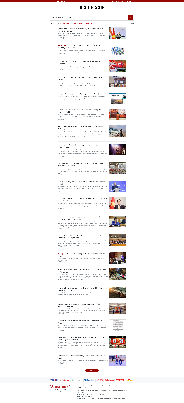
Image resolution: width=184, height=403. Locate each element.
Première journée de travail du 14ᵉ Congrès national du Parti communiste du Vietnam (78, 305)
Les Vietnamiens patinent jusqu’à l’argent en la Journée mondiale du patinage (81, 357)
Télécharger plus (92, 370)
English (112, 1)
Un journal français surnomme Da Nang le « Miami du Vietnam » (80, 94)
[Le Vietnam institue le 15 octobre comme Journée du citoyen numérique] (117, 66)
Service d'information (124, 385)
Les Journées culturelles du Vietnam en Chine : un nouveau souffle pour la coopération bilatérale (80, 338)
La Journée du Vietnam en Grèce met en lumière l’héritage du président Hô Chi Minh (79, 111)
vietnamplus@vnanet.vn (86, 396)
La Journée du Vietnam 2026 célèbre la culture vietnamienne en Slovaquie (79, 78)
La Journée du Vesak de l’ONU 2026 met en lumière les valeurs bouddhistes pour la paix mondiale (79, 236)
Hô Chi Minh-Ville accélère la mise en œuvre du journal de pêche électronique (80, 127)
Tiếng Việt (108, 1)
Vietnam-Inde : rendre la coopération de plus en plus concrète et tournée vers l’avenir (80, 29)
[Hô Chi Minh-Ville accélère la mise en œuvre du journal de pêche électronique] (117, 131)
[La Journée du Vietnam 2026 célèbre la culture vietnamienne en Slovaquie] (117, 81)
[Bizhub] (79, 380)
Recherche (92, 7)
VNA (116, 385)
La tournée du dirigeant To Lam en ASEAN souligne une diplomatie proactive (81, 183)
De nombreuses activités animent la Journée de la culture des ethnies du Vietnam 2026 (81, 270)
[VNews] (60, 380)
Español (121, 1)
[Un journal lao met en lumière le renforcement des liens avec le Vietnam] (117, 325)
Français (117, 1)
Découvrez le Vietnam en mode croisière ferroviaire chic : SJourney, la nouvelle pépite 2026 (82, 289)
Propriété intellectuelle (82, 385)
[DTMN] (109, 380)
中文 (125, 1)
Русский (129, 1)
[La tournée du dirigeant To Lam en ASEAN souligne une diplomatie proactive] (117, 186)
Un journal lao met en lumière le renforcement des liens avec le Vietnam (79, 322)
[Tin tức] (67, 380)
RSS (102, 385)
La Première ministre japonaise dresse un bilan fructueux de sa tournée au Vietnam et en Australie (79, 218)
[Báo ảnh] (119, 380)
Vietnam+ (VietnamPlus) (61, 1)
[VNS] (89, 380)
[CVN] (99, 380)
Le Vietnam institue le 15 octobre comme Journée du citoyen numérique (78, 62)
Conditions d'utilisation (94, 385)
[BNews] (73, 380)
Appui (106, 385)
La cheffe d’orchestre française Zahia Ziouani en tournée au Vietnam (81, 255)
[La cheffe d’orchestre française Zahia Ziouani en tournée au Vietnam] (117, 258)
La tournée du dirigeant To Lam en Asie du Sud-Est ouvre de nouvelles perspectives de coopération (82, 199)
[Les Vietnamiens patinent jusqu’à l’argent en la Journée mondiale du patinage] (117, 360)
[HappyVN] (129, 380)
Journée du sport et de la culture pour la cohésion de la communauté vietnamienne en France (81, 164)
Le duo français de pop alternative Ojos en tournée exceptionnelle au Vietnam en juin (81, 146)
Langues (111, 385)
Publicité (79, 387)
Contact (84, 387)
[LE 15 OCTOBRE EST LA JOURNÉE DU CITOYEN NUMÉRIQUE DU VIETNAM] (117, 50)
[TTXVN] (54, 380)
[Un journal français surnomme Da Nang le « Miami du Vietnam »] (117, 98)
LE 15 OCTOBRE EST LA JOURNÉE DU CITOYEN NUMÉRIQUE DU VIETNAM (79, 46)
